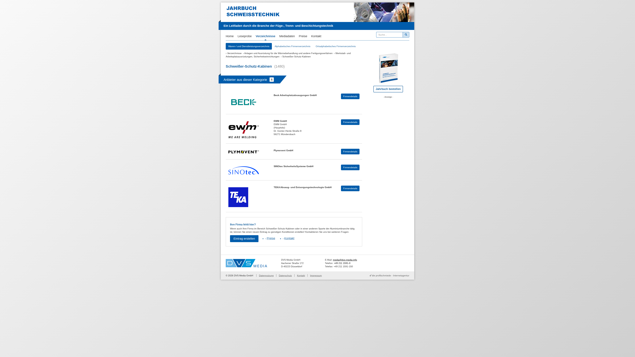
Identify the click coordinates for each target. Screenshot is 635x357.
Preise (303, 36)
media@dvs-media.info (345, 259)
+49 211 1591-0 (342, 263)
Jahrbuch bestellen (388, 89)
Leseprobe (245, 36)
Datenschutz (285, 275)
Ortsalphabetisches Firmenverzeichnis (336, 46)
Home (230, 36)
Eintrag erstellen (244, 238)
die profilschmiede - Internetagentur (390, 275)
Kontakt (316, 36)
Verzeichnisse (265, 36)
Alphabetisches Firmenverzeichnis (292, 46)
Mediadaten (287, 36)
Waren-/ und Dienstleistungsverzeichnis (248, 46)
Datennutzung (266, 275)
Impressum (316, 275)
